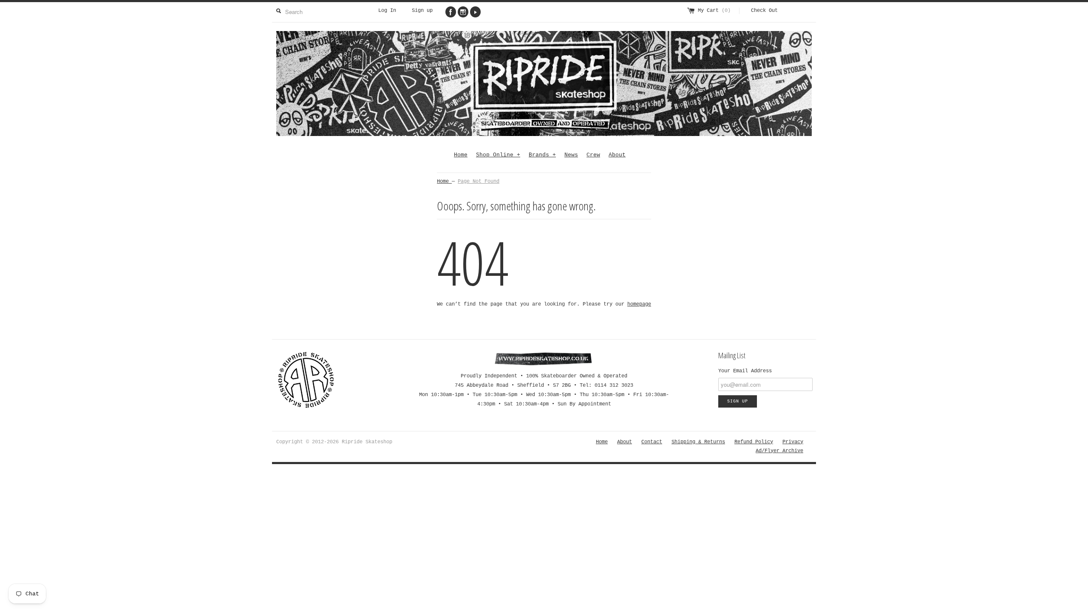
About (617, 155)
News (571, 155)
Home (461, 155)
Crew (593, 155)
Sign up (422, 11)
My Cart (714, 11)
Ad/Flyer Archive (779, 451)
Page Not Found (478, 181)
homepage (639, 304)
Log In (387, 11)
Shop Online (498, 155)
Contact (651, 442)
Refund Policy (753, 442)
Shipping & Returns (698, 442)
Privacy (792, 442)
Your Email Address (745, 371)
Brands (542, 155)
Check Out (764, 11)
